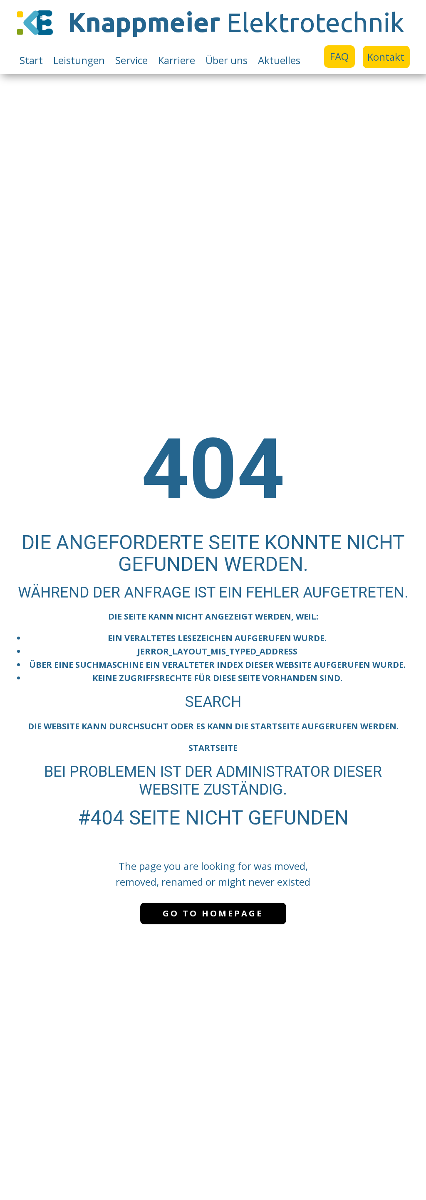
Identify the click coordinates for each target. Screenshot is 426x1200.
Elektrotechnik (236, 22)
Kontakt (385, 57)
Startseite (213, 747)
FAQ (339, 56)
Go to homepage (213, 913)
